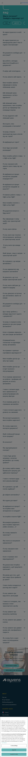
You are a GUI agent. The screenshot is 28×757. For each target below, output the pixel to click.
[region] (14, 737)
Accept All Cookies (14, 754)
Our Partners (4, 742)
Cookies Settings (14, 745)
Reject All (14, 750)
